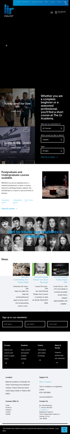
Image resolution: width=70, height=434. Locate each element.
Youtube (8, 412)
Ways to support (45, 382)
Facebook (8, 407)
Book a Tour (26, 2)
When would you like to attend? (52, 135)
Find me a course (48, 157)
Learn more (16, 111)
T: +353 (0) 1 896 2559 (45, 407)
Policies (59, 2)
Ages (42, 146)
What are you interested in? (51, 124)
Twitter (8, 405)
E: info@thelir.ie (43, 410)
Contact (53, 2)
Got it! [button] (64, 429)
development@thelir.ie (46, 397)
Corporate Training (37, 2)
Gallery (46, 2)
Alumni (19, 2)
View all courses (8, 208)
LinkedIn (8, 414)
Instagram (8, 410)
